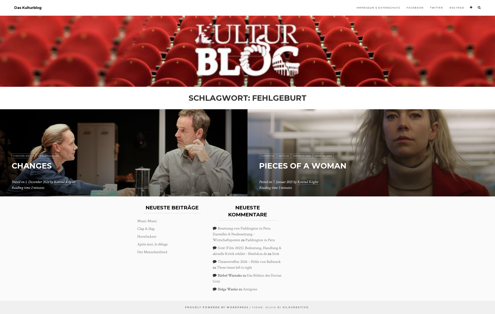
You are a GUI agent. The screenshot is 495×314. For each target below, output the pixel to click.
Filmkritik (268, 156)
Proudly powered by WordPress (216, 307)
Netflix (284, 156)
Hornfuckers (146, 236)
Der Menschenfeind (152, 252)
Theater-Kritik (23, 156)
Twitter (436, 7)
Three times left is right (234, 267)
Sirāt (275, 253)
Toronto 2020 (302, 156)
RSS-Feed (457, 7)
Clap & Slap (146, 228)
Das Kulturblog (28, 8)
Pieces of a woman (302, 165)
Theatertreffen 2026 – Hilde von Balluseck (249, 261)
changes (32, 165)
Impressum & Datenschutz (378, 7)
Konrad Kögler (64, 181)
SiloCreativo (296, 307)
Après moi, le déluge (152, 244)
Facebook (415, 7)
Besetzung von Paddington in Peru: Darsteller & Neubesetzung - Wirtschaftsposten (242, 234)
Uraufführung (49, 156)
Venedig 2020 (323, 156)
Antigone (250, 289)
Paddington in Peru (260, 240)
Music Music (147, 221)
